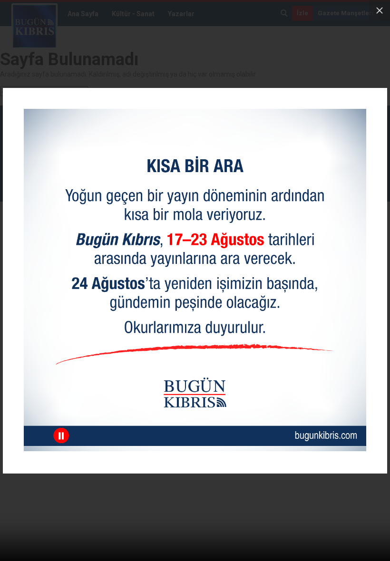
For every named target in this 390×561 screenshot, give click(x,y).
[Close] (379, 10)
